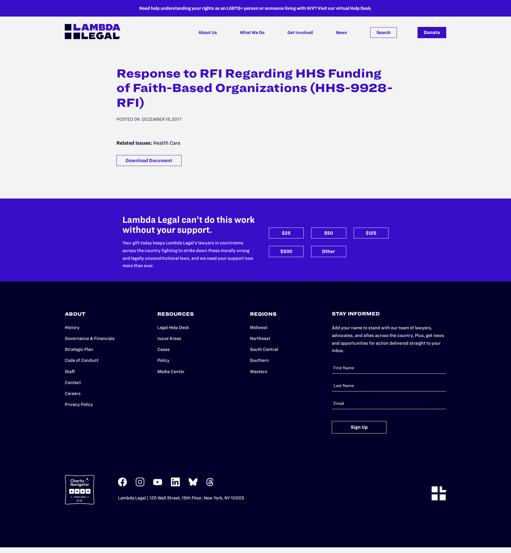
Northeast (260, 338)
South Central (264, 349)
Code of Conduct (81, 360)
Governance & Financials (90, 338)
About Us (207, 32)
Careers (73, 393)
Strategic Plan (79, 349)
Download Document (149, 160)
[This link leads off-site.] (122, 485)
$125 (371, 233)
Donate (432, 32)
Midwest (259, 327)
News (341, 32)
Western (258, 371)
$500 (286, 251)
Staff (70, 371)
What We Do (252, 32)
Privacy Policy (79, 404)
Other (328, 251)
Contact (73, 382)
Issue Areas (169, 338)
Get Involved (300, 32)
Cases (163, 349)
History (72, 327)
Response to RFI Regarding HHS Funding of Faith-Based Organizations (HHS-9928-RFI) (255, 88)
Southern (259, 360)
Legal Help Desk (173, 327)
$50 (328, 233)
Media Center (171, 371)
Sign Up (359, 427)
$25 (286, 233)
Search (383, 32)
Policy (163, 360)
